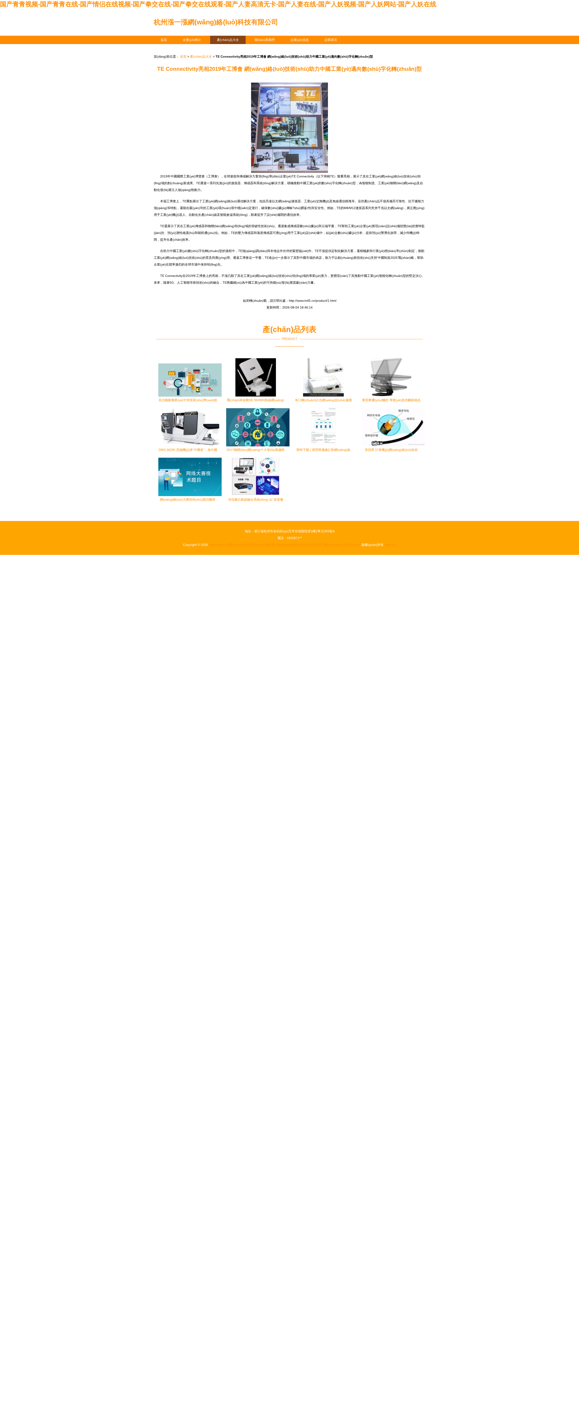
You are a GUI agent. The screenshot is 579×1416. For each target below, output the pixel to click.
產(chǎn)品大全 (228, 40)
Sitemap (390, 545)
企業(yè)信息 (299, 40)
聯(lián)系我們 (265, 40)
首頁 (164, 40)
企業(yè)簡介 (192, 40)
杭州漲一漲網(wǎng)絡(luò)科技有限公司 (216, 22)
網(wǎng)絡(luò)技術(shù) (246, 545)
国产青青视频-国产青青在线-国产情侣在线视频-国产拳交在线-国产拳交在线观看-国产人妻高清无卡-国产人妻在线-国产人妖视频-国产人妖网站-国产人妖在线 (218, 4)
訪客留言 (331, 40)
